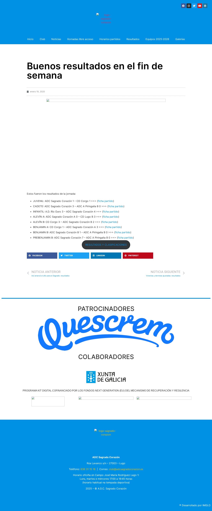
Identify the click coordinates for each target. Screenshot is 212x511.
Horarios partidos (109, 39)
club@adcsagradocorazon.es (126, 469)
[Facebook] (183, 5)
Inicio (30, 39)
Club (42, 39)
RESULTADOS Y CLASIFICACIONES (106, 244)
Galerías (180, 39)
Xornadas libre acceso (80, 39)
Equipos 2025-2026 (157, 39)
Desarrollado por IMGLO (194, 505)
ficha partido (105, 201)
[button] (42, 255)
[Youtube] (199, 5)
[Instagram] (189, 5)
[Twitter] (194, 5)
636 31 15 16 (88, 469)
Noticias (56, 39)
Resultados (132, 39)
